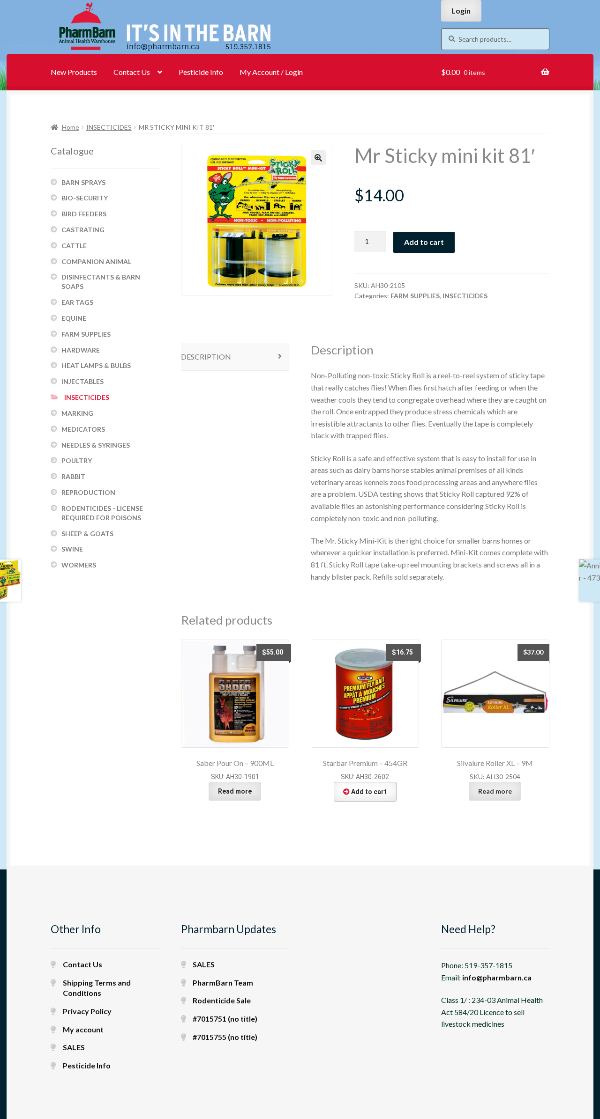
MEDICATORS (83, 429)
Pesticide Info (201, 71)
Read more (235, 791)
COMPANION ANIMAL (96, 261)
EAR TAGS (77, 302)
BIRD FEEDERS (83, 214)
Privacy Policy (87, 1011)
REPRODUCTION (88, 492)
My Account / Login (271, 71)
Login (461, 10)
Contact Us (131, 71)
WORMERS (78, 565)
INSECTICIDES (109, 127)
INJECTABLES (82, 381)
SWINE (72, 549)
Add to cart (424, 241)
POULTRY (76, 460)
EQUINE (73, 318)
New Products (74, 71)
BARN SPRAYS (83, 182)
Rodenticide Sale (222, 1000)
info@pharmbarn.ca (497, 977)
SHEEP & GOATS (87, 533)
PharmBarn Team (223, 982)
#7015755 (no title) (225, 1036)
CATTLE (74, 246)
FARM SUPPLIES (415, 296)
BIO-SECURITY (84, 198)
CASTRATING (83, 230)
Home (70, 127)
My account (83, 1029)
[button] (318, 157)
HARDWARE (80, 350)
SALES (74, 1047)
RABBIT (73, 476)
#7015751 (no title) (225, 1018)
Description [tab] (206, 356)
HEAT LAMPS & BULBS (96, 365)
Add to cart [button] (369, 791)
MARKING (77, 413)
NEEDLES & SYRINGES (95, 445)
